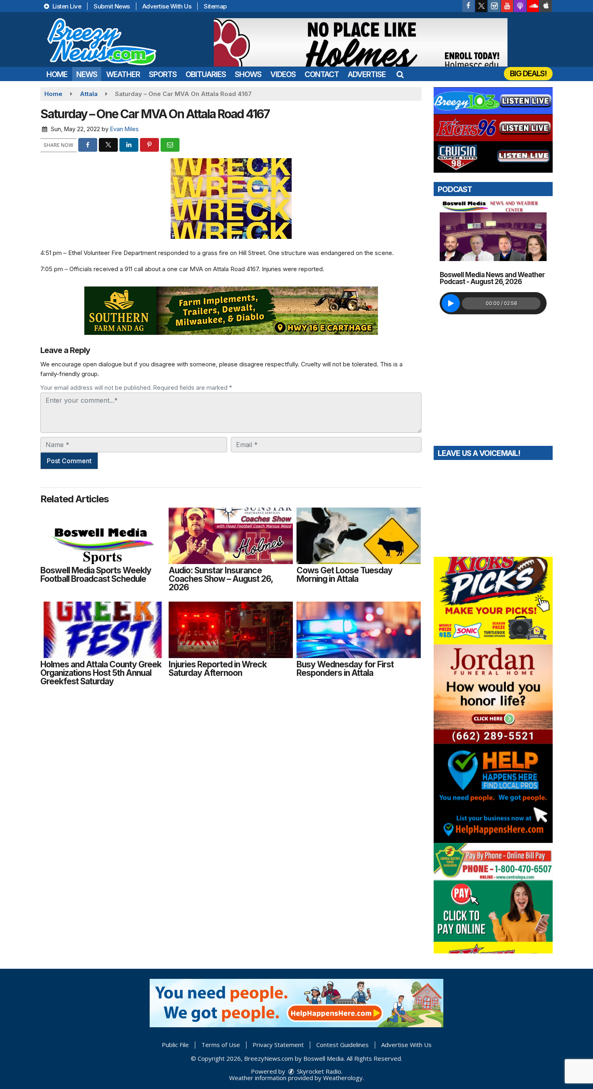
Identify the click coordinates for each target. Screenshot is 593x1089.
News (86, 74)
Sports (163, 74)
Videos (283, 74)
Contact (322, 74)
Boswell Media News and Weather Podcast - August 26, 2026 (492, 278)
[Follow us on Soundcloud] (533, 6)
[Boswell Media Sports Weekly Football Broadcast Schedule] (102, 536)
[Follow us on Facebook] (468, 6)
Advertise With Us (167, 6)
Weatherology (343, 1078)
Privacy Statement (278, 1045)
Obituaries (206, 74)
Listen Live (66, 6)
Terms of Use (220, 1045)
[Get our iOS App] (546, 6)
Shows (248, 74)
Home (56, 74)
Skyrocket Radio (318, 1071)
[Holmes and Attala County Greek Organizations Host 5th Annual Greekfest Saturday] (102, 630)
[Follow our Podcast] (520, 6)
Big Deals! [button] (528, 73)
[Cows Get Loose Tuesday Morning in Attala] (358, 536)
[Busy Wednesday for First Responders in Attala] (358, 630)
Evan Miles (124, 128)
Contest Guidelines (342, 1045)
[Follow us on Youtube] (507, 6)
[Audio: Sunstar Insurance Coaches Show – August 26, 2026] (231, 536)
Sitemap (215, 6)
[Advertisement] (360, 42)
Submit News (112, 6)
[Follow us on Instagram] (494, 6)
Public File (175, 1045)
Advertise (367, 74)
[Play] (451, 303)
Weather (123, 74)
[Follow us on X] (481, 6)
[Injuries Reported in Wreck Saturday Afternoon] (231, 630)
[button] (400, 74)
